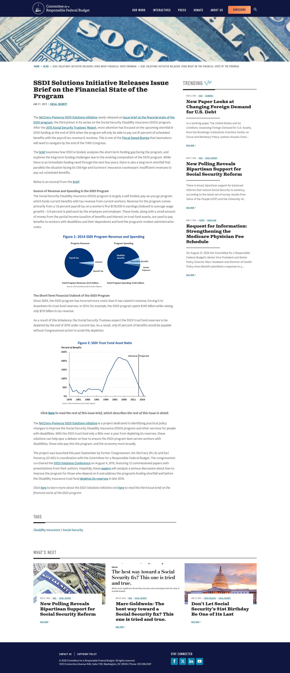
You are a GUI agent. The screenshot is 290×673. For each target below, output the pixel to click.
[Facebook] (174, 661)
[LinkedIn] (191, 661)
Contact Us (65, 654)
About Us (217, 10)
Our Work (139, 10)
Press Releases (210, 598)
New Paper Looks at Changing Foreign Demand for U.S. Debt (218, 107)
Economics (209, 96)
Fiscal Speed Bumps (135, 138)
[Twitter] (182, 661)
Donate (198, 10)
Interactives (162, 10)
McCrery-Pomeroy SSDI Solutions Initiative (68, 117)
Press (182, 10)
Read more (190, 145)
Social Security (58, 104)
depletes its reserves (94, 479)
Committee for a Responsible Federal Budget (61, 8)
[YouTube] (199, 661)
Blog (46, 66)
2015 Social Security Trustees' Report (71, 128)
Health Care (211, 220)
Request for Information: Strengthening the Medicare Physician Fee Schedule (216, 234)
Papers (201, 220)
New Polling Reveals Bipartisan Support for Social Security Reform (214, 169)
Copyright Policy (87, 654)
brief (42, 152)
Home (36, 66)
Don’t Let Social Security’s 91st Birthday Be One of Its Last (220, 609)
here (51, 413)
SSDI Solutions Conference (72, 463)
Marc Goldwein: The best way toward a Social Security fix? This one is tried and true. (145, 611)
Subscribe (239, 10)
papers (106, 468)
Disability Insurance (46, 530)
